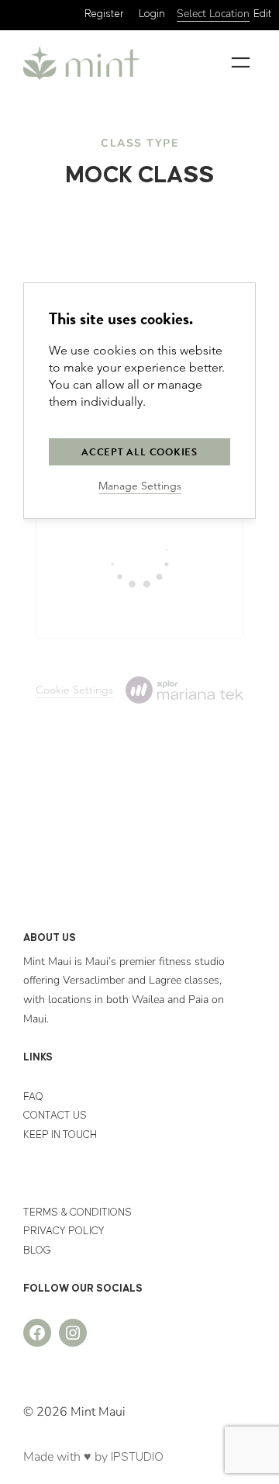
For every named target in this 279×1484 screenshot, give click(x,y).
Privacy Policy (64, 1231)
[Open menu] (241, 62)
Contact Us (55, 1115)
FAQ (33, 1096)
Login (152, 14)
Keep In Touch (60, 1134)
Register (104, 14)
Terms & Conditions (77, 1212)
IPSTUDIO (137, 1457)
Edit (262, 14)
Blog (37, 1250)
